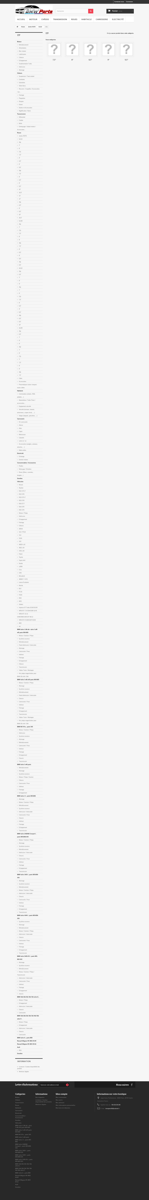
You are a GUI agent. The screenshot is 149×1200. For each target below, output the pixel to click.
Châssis (45, 19)
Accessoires (22, 381)
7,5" (19, 155)
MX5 (20, 601)
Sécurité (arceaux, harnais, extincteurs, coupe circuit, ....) (26, 411)
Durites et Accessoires (25, 107)
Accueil (21, 19)
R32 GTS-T (22, 491)
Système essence (23, 639)
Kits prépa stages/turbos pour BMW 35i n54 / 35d (26, 675)
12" (19, 199)
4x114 (20, 268)
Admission (21, 67)
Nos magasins (39, 1097)
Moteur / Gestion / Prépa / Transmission (25, 973)
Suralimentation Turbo (25, 63)
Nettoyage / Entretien (24, 469)
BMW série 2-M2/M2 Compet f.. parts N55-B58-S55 (26, 835)
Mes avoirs (59, 1100)
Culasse (21, 57)
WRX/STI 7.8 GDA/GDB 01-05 (27, 610)
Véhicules (20, 481)
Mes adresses (60, 1102)
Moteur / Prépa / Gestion (25, 777)
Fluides (20, 466)
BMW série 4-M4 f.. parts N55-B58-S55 (27, 917)
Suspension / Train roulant (26, 76)
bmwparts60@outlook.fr (112, 1108)
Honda (20, 563)
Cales (20, 378)
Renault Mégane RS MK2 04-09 (26, 1041)
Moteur (33, 19)
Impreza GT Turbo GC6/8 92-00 (27, 607)
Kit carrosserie (22, 422)
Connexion (129, 1)
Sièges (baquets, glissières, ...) (27, 415)
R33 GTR (21, 500)
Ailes (20, 428)
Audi (18, 1047)
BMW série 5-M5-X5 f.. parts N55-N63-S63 (27, 957)
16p (19, 142)
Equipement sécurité (24, 406)
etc (19, 626)
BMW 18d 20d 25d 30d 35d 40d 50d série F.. (28, 1017)
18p (19, 170)
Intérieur (21, 654)
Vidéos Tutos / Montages (26, 670)
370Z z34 (21, 551)
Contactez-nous (119, 1)
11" (19, 195)
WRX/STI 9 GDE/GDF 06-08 (27, 620)
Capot (20, 431)
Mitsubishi (21, 576)
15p (19, 271)
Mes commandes (61, 1097)
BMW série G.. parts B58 (24, 1038)
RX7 (19, 588)
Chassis (21, 698)
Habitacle (86, 19)
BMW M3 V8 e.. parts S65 (25, 726)
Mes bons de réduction (63, 1108)
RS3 (19, 1050)
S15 (19, 541)
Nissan (20, 485)
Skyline (20, 488)
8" (19, 148)
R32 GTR (21, 494)
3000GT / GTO (23, 579)
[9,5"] (126, 49)
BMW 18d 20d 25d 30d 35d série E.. (28, 997)
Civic (20, 570)
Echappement (22, 60)
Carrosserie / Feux (24, 651)
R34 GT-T (21, 503)
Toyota (20, 557)
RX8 (19, 598)
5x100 (20, 221)
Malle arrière (22, 450)
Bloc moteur (22, 51)
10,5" (20, 192)
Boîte (20, 123)
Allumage (21, 70)
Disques (21, 101)
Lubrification (22, 54)
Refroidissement (23, 45)
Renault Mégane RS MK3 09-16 (26, 1044)
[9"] (108, 49)
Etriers (20, 104)
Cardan (20, 120)
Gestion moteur (23, 459)
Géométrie (21, 82)
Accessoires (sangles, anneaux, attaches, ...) (27, 445)
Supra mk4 (21, 560)
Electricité (118, 19)
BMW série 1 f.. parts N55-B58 (26, 796)
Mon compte (61, 1094)
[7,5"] (54, 49)
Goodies (19, 478)
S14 (19, 535)
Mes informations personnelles (65, 1105)
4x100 (20, 328)
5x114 (20, 139)
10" (19, 189)
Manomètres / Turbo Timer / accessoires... (26, 401)
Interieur (21, 903)
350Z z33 (21, 547)
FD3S (20, 595)
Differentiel (21, 117)
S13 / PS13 (22, 532)
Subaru (20, 604)
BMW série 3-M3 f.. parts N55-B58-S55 (27, 876)
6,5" (19, 274)
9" (19, 164)
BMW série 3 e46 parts (24, 764)
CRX (20, 573)
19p (19, 202)
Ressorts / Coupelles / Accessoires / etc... (28, 90)
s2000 (20, 566)
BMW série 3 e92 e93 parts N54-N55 (28, 679)
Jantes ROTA (22, 136)
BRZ (19, 623)
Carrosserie (102, 19)
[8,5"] (90, 49)
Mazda (20, 585)
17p (19, 151)
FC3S (20, 592)
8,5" (19, 161)
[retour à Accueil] (17, 27)
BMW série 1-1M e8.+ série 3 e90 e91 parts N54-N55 (27, 631)
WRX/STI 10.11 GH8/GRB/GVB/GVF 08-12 (25, 615)
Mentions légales (24, 1071)
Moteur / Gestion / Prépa (25, 635)
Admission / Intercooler (25, 811)
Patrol (20, 554)
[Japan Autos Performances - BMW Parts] (34, 9)
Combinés (21, 79)
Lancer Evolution (23, 582)
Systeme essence (23, 736)
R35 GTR (21, 510)
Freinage (21, 95)
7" (19, 145)
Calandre (21, 437)
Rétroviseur (22, 434)
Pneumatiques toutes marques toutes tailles (27, 386)
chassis (20, 994)
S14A (20, 538)
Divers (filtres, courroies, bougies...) (25, 473)
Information (24, 1061)
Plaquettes (21, 98)
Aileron (20, 425)
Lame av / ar (22, 441)
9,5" (19, 167)
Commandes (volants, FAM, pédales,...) (26, 395)
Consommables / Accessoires (26, 463)
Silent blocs (22, 86)
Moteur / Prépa (23, 513)
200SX (20, 529)
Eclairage (21, 456)
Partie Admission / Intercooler (27, 645)
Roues (74, 19)
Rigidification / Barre (24, 111)
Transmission (60, 19)
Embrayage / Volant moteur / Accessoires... (26, 128)
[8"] (72, 49)
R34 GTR (21, 507)
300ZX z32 (21, 544)
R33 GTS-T (22, 497)
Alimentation (22, 48)
